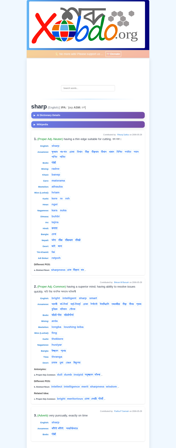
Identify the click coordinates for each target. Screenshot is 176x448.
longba (56, 327)
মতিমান (63, 309)
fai (53, 252)
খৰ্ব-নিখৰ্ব (64, 304)
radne (55, 168)
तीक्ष (60, 240)
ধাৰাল (111, 151)
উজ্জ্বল (55, 350)
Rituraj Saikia (123, 135)
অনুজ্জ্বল (89, 374)
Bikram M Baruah (121, 282)
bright (56, 298)
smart (93, 298)
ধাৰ (82, 269)
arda (55, 321)
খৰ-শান (63, 151)
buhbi (56, 216)
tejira (55, 222)
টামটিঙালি (104, 304)
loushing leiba (73, 327)
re (61, 198)
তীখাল (103, 151)
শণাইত (128, 151)
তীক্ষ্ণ (87, 151)
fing (54, 332)
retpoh (56, 258)
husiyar (57, 344)
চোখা (54, 234)
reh (67, 198)
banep (56, 174)
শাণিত (54, 156)
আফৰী (54, 304)
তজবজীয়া (116, 304)
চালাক (54, 362)
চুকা (61, 362)
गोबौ (54, 162)
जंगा (54, 240)
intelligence (72, 386)
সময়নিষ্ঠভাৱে (72, 428)
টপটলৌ (94, 304)
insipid (78, 374)
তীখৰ (131, 304)
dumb (68, 374)
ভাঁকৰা (97, 374)
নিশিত (119, 151)
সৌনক (72, 309)
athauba (57, 186)
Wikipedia (41, 124)
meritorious (75, 398)
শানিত (62, 156)
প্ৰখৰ (138, 304)
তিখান (79, 151)
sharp (55, 145)
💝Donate (115, 54)
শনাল (136, 151)
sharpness (58, 269)
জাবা (60, 246)
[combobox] (88, 88)
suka (63, 210)
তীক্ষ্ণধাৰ (95, 151)
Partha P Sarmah (121, 411)
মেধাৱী (94, 398)
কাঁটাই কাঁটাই (57, 428)
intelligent (69, 298)
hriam (55, 192)
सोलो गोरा (56, 315)
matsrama (58, 180)
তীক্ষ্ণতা (76, 269)
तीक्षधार (69, 240)
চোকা (71, 151)
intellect (56, 386)
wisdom (111, 386)
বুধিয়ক (54, 309)
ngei (55, 204)
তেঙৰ (68, 362)
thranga (57, 356)
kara (54, 210)
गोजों (100, 398)
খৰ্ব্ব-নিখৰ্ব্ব (75, 304)
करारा (54, 228)
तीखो (77, 240)
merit (84, 386)
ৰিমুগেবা (76, 362)
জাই (53, 246)
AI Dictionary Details (47, 115)
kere (54, 198)
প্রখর (63, 350)
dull (59, 374)
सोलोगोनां (69, 315)
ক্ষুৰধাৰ (54, 151)
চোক (69, 269)
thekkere (57, 338)
